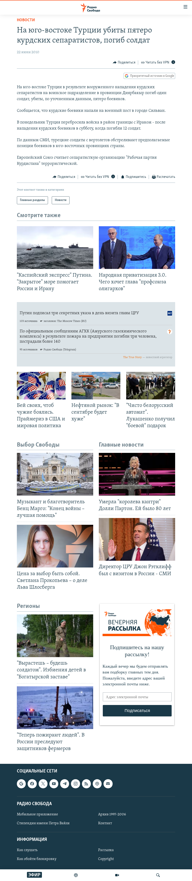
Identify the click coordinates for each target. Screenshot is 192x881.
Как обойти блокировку (36, 859)
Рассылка (106, 850)
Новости (26, 20)
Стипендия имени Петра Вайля (43, 823)
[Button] (124, 63)
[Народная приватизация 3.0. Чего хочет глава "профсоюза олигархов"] (137, 247)
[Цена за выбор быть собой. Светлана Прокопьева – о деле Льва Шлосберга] (55, 546)
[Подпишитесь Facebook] (32, 783)
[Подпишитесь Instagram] (75, 783)
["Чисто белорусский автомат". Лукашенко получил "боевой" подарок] (150, 385)
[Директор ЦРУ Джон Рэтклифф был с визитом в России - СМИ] (137, 539)
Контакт (105, 823)
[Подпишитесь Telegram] (64, 783)
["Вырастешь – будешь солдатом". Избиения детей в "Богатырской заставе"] (55, 635)
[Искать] (158, 875)
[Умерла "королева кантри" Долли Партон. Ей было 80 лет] (137, 474)
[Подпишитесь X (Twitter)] (43, 783)
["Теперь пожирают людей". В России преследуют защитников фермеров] (55, 707)
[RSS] (86, 783)
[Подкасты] (97, 783)
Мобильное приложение (37, 814)
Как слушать (27, 850)
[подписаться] (107, 783)
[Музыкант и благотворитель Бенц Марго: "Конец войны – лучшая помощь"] (55, 474)
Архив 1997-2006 (112, 814)
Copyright (106, 859)
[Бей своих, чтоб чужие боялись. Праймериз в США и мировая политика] (41, 385)
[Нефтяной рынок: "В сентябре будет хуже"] (95, 385)
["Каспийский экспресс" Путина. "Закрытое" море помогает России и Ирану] (55, 247)
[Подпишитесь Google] (21, 783)
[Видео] (117, 875)
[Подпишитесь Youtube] (53, 783)
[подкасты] (76, 875)
